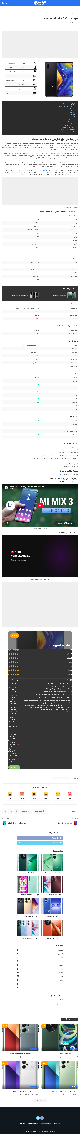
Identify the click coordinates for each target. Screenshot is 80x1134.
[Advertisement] (40, 44)
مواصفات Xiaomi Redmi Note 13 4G (65, 1091)
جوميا (61, 474)
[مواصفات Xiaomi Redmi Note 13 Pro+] (20, 1075)
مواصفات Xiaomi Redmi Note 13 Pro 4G (24, 1053)
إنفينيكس (60, 950)
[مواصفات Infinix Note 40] (28, 906)
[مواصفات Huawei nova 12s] (52, 906)
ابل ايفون (60, 954)
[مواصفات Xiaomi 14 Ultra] (21, 295)
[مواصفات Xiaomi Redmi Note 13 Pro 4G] (20, 1037)
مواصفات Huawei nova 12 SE (54, 872)
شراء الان (14, 767)
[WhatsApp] (10, 811)
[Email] (4, 811)
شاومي (61, 976)
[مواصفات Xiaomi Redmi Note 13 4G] (59, 1075)
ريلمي (61, 969)
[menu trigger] (75, 3)
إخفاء (61, 104)
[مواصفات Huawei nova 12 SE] (52, 862)
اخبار (62, 957)
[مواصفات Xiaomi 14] (58, 295)
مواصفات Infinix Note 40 (31, 916)
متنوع (61, 980)
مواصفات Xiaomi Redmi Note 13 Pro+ (25, 1091)
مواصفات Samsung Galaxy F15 (29, 894)
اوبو (62, 961)
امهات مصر (60, 1004)
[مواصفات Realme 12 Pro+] (52, 928)
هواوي (61, 984)
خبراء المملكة (59, 1002)
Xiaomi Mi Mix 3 (44, 170)
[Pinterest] (16, 811)
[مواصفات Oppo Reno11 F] (28, 928)
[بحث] (3, 3)
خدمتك (61, 999)
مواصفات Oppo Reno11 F (31, 938)
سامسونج (60, 972)
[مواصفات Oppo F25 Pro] (52, 884)
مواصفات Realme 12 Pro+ (55, 938)
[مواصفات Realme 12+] (28, 862)
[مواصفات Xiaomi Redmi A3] (59, 1037)
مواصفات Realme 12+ (32, 872)
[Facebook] (40, 838)
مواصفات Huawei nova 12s (55, 916)
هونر (62, 987)
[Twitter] (40, 843)
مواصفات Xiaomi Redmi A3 (68, 1053)
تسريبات (61, 965)
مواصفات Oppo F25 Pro (56, 894)
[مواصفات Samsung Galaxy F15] (28, 884)
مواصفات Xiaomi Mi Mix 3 (71, 207)
